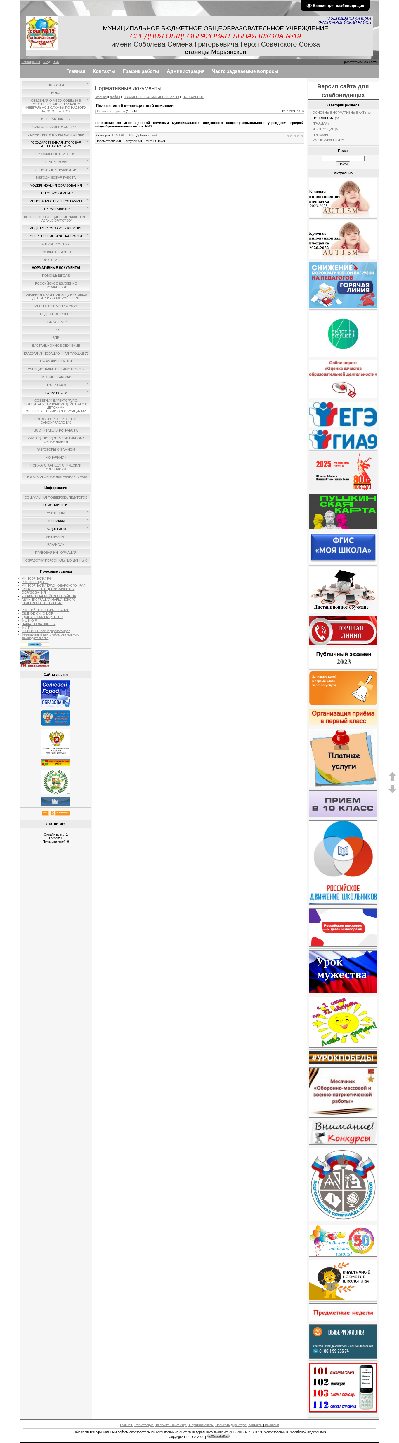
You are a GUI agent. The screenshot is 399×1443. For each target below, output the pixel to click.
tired (154, 135)
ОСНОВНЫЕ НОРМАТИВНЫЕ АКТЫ (340, 112)
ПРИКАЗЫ (320, 134)
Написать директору (231, 1425)
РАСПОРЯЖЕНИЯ (326, 140)
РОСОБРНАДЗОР (35, 582)
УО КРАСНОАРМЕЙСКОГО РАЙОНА (49, 596)
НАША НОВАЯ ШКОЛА (38, 624)
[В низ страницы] (392, 792)
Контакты (255, 1425)
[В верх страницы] (392, 779)
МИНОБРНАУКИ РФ (36, 578)
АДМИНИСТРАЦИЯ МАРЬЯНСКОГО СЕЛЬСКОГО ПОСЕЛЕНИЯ (49, 601)
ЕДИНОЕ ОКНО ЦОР (37, 613)
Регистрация (30, 62)
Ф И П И (28, 627)
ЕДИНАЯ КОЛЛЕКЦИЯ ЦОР (42, 617)
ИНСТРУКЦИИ (323, 129)
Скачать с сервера (111, 111)
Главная (101, 97)
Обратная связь (201, 1425)
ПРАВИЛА (320, 123)
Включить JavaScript (171, 1425)
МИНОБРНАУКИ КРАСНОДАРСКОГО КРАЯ (54, 585)
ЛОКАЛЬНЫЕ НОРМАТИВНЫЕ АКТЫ (151, 97)
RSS (56, 62)
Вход (46, 62)
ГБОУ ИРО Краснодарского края (46, 631)
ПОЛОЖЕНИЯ (193, 97)
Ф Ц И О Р (29, 620)
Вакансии (271, 1425)
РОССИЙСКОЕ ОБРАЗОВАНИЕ (45, 610)
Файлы (115, 97)
